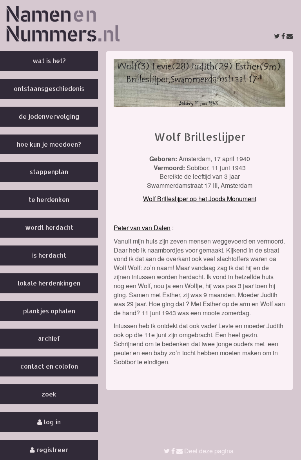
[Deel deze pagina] (283, 35)
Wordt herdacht (49, 227)
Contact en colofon (49, 366)
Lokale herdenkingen (49, 283)
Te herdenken (49, 199)
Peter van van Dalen (142, 227)
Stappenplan (49, 171)
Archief (49, 338)
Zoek (49, 394)
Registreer (51, 449)
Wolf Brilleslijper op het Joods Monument (199, 198)
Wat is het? (49, 60)
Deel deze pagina (208, 450)
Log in (51, 422)
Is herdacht (49, 255)
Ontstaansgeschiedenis (49, 88)
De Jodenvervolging (49, 116)
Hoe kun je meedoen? (49, 144)
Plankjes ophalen (49, 311)
